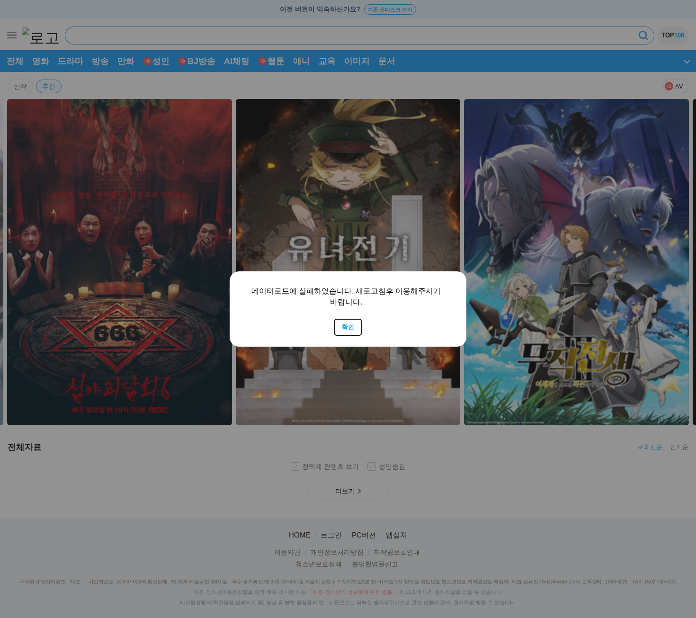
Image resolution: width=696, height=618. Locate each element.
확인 (348, 327)
